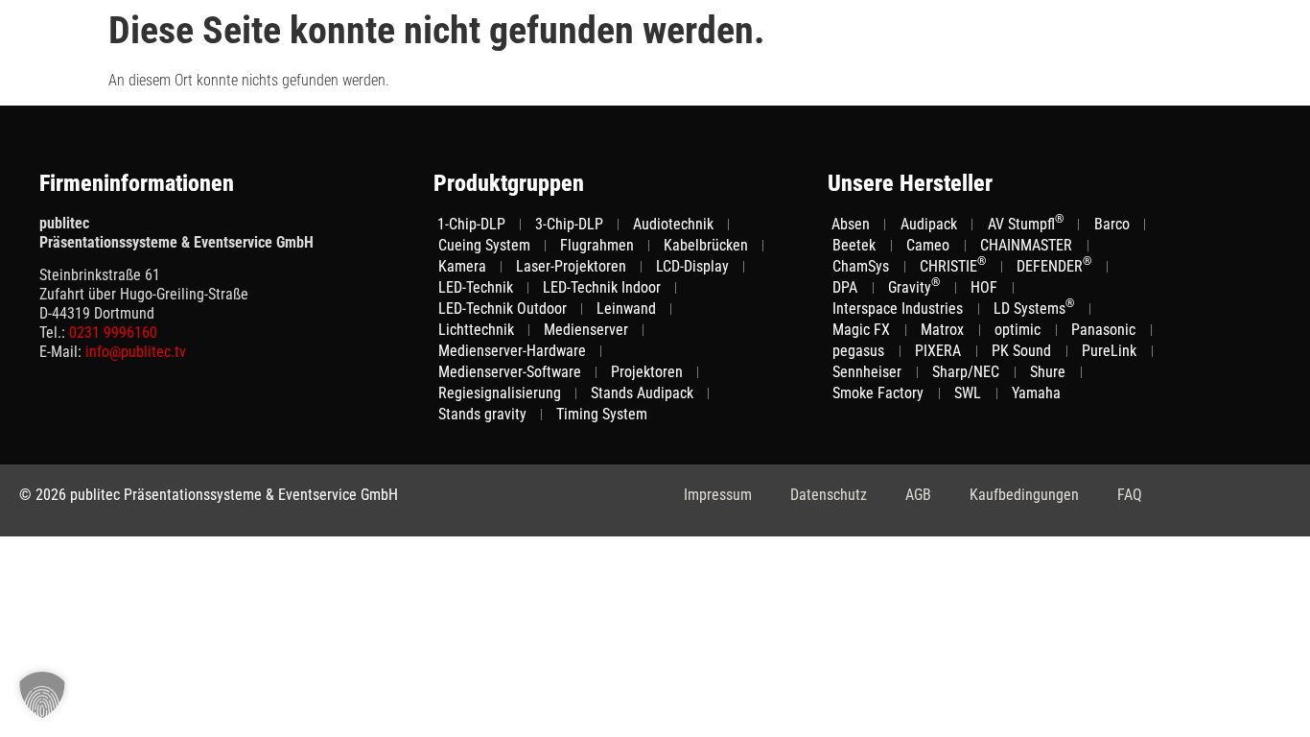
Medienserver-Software (509, 372)
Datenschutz (828, 495)
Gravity (914, 287)
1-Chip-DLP (471, 224)
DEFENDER (1054, 265)
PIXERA (938, 351)
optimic (1017, 330)
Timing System (601, 414)
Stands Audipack (642, 393)
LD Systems (1034, 308)
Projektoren (647, 372)
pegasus (858, 351)
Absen (850, 224)
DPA (844, 287)
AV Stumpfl (1026, 223)
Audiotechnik (673, 224)
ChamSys (860, 266)
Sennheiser (866, 372)
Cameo (927, 245)
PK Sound (1021, 351)
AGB (918, 495)
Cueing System (484, 245)
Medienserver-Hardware (512, 351)
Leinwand (626, 308)
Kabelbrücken (706, 245)
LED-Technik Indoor (602, 287)
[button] (42, 695)
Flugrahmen (597, 245)
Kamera (462, 266)
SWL (967, 393)
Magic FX (861, 330)
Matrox (942, 330)
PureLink (1109, 351)
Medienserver (586, 330)
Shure (1047, 372)
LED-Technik (475, 287)
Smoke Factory (878, 393)
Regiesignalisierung (499, 393)
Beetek (854, 245)
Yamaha (1036, 393)
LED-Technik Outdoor (502, 308)
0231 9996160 (113, 332)
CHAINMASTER (1026, 245)
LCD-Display (692, 266)
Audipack (929, 224)
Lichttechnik (476, 330)
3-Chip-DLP (569, 224)
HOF (984, 287)
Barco (1112, 224)
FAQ (1129, 495)
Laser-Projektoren (571, 266)
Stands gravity (482, 414)
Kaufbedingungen (1024, 495)
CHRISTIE (953, 265)
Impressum (718, 495)
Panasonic (1103, 330)
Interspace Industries (897, 308)
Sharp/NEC (965, 372)
